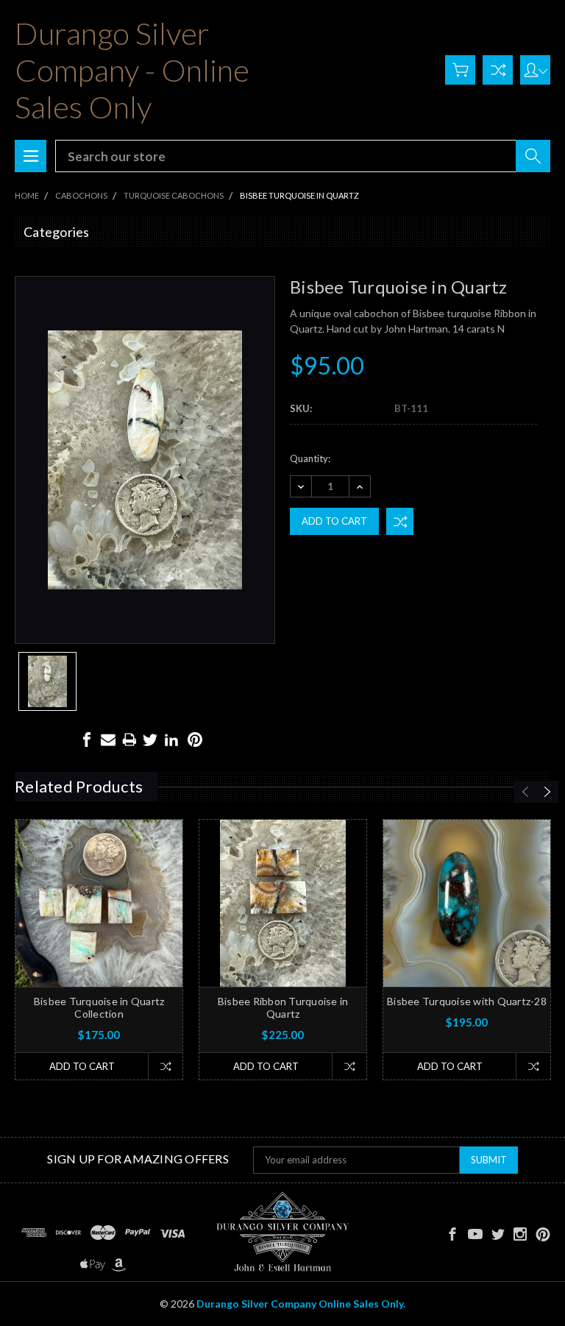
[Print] (129, 739)
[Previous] (525, 792)
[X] (150, 739)
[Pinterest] (195, 739)
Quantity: (310, 458)
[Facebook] (86, 739)
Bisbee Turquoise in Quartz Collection (99, 1007)
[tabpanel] (99, 949)
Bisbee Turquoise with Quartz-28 (467, 1001)
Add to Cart (82, 1066)
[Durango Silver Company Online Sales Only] (282, 1232)
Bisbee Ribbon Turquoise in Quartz (283, 1007)
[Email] (108, 739)
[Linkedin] (171, 739)
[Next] (547, 792)
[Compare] (498, 70)
